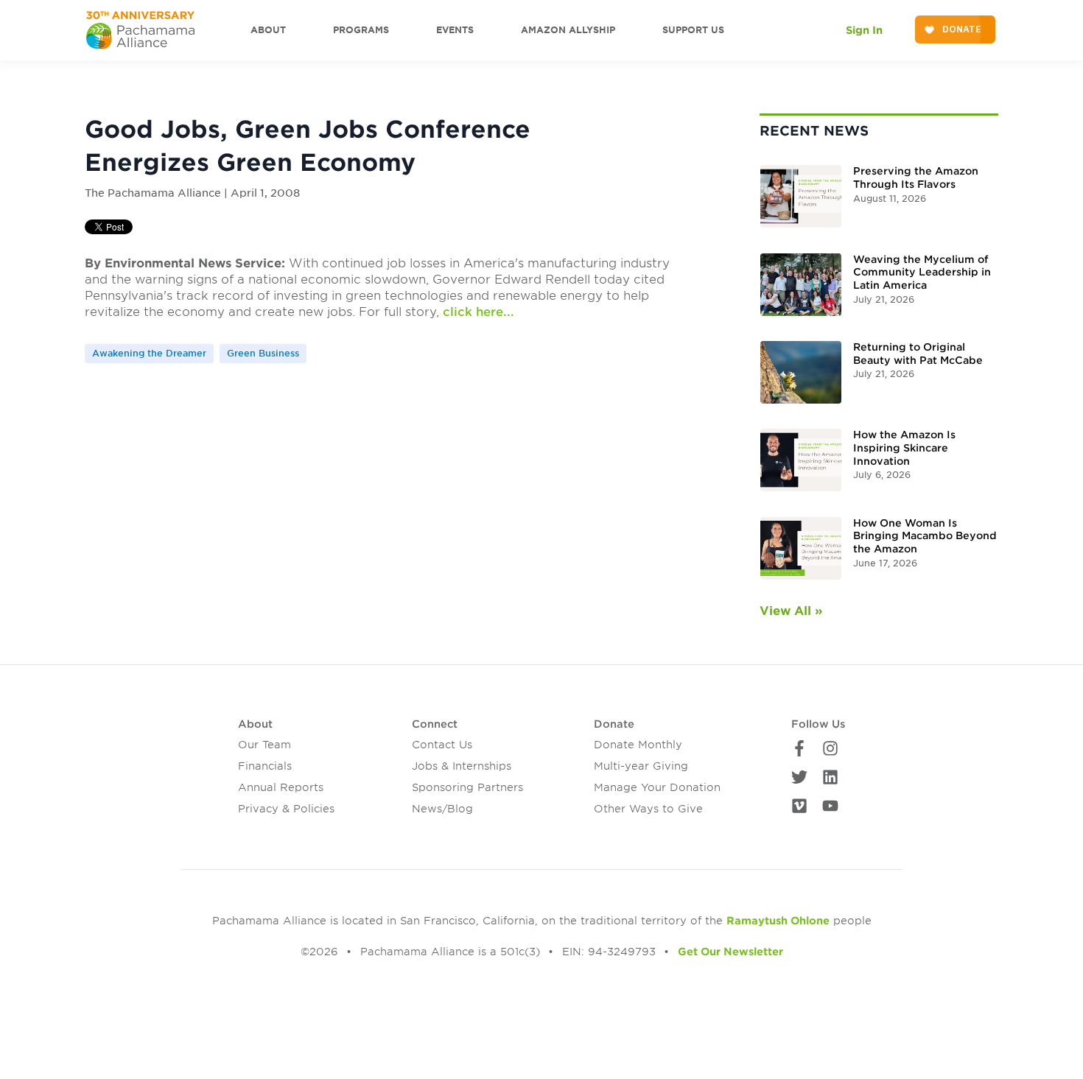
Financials (265, 766)
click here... (478, 312)
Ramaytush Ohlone (778, 921)
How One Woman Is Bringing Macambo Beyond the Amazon (925, 536)
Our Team (264, 745)
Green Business (263, 353)
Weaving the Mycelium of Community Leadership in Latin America (922, 272)
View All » (791, 611)
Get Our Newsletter (730, 951)
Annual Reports (280, 787)
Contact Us (442, 745)
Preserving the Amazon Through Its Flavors (915, 177)
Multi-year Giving (641, 766)
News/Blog (442, 809)
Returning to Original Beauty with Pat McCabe (918, 353)
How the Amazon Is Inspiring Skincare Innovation (904, 447)
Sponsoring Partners (467, 787)
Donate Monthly (638, 745)
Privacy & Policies (286, 809)
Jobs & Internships (461, 766)
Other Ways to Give (648, 809)
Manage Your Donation (657, 787)
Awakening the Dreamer (149, 353)
